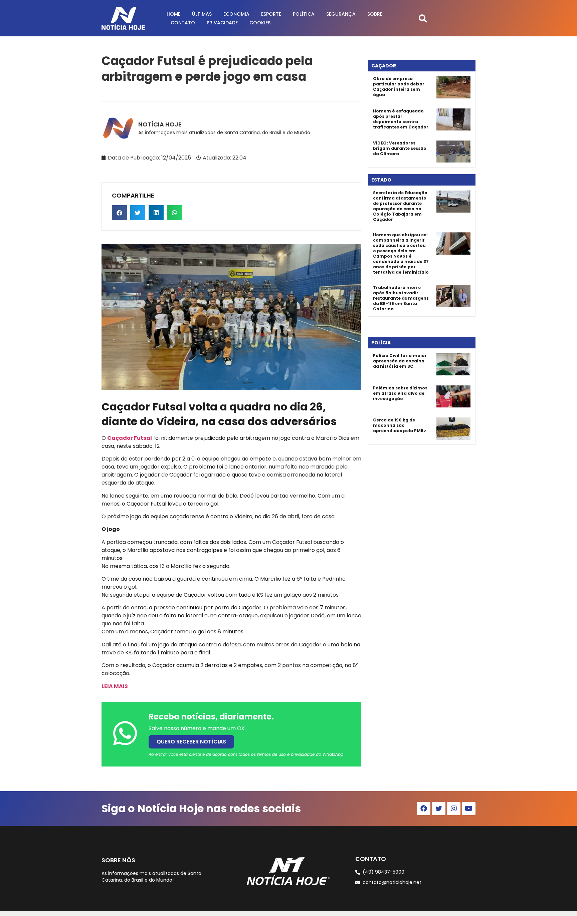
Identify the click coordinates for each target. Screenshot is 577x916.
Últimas (202, 14)
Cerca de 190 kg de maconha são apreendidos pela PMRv (399, 425)
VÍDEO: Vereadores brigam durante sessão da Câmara (399, 148)
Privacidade (222, 22)
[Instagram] (453, 808)
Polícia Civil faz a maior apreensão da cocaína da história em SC (400, 361)
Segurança (341, 14)
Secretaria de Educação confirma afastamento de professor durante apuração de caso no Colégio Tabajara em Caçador (400, 206)
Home (173, 14)
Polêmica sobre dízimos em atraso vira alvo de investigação (400, 393)
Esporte (271, 14)
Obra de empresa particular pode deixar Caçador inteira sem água (398, 86)
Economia (236, 14)
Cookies (259, 22)
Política (304, 14)
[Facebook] (423, 808)
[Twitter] (438, 808)
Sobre (374, 14)
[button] (423, 18)
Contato (183, 22)
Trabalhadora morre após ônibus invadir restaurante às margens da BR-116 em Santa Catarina (401, 298)
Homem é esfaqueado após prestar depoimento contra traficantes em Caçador (400, 119)
